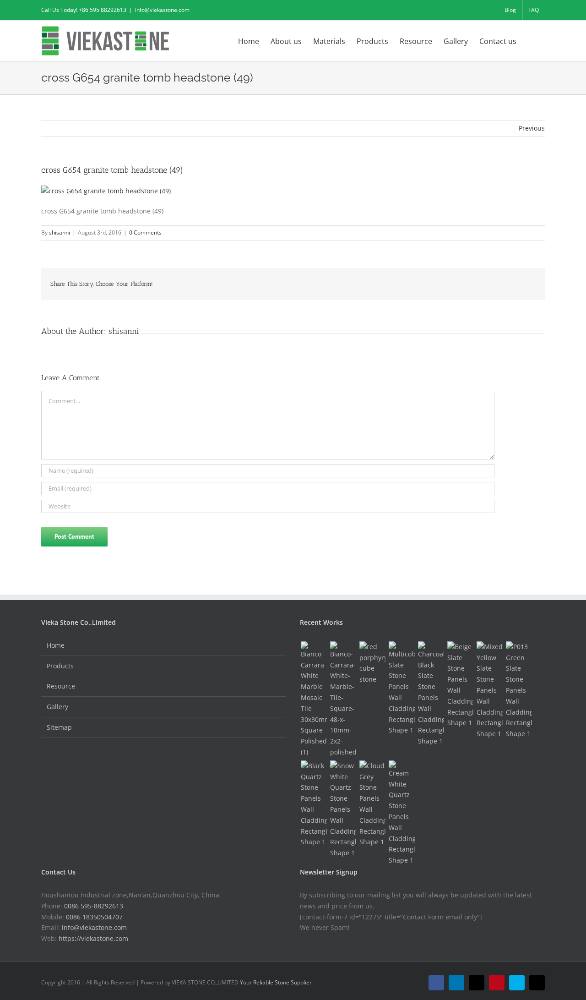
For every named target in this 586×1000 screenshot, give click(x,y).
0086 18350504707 (94, 917)
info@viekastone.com (162, 10)
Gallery (57, 706)
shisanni (59, 232)
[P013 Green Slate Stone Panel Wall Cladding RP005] (518, 690)
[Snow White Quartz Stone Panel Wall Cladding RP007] (343, 809)
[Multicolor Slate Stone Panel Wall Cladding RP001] (401, 688)
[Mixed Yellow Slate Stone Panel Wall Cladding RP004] (489, 690)
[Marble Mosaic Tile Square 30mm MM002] (313, 699)
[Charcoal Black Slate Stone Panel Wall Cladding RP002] (431, 694)
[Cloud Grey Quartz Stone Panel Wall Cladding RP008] (372, 804)
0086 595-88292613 (93, 906)
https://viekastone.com (93, 938)
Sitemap (59, 727)
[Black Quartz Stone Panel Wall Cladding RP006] (313, 804)
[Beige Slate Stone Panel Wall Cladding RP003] (460, 685)
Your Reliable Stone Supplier (276, 982)
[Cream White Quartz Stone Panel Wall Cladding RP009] (401, 813)
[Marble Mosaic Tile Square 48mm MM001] (343, 699)
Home (56, 645)
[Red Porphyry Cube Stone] (372, 663)
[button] (530, 40)
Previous (532, 128)
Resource (61, 686)
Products (60, 665)
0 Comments (145, 232)
